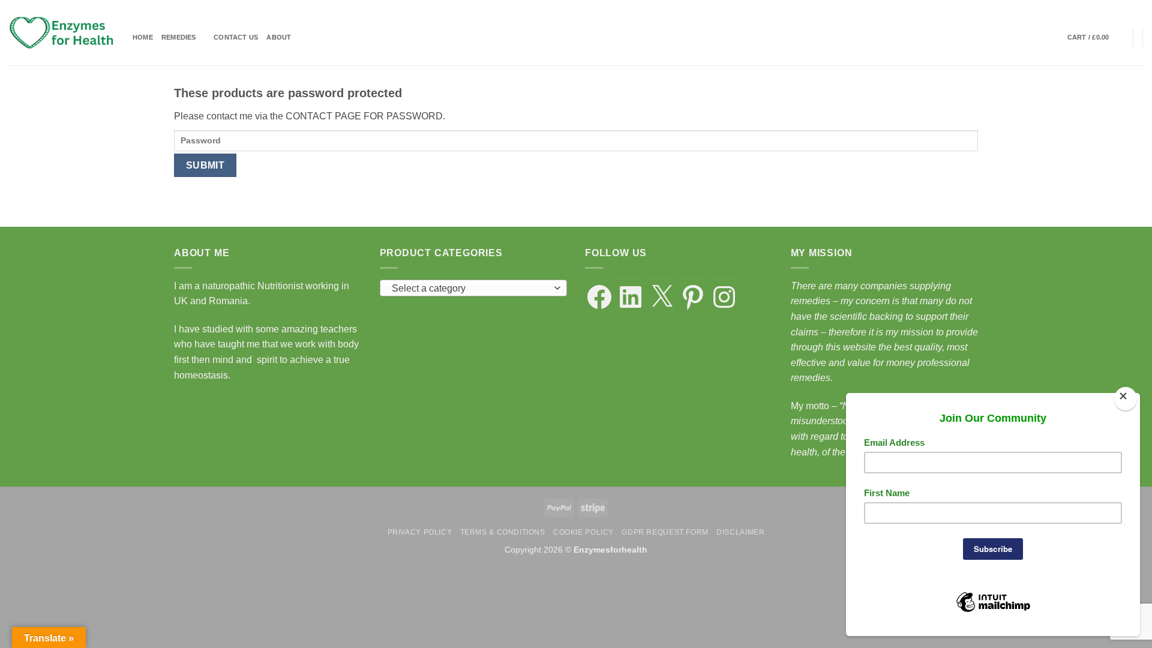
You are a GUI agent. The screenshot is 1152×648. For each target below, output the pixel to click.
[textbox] (470, 288)
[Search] (1054, 38)
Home (143, 37)
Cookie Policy (583, 532)
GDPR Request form (665, 532)
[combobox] (474, 288)
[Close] (1125, 398)
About (278, 37)
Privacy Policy (420, 532)
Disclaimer (740, 532)
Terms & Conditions (502, 532)
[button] (1095, 38)
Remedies (178, 37)
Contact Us (236, 37)
